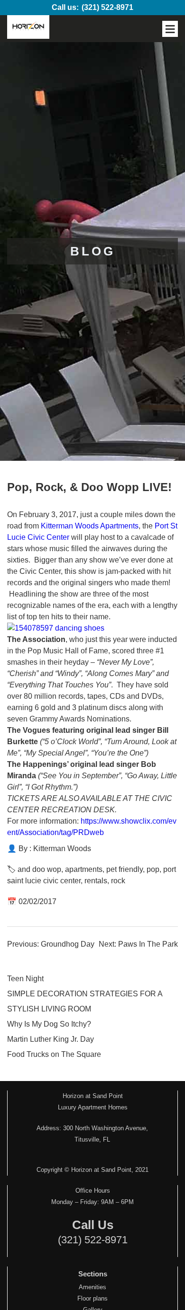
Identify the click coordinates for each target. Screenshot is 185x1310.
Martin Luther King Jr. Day (50, 1039)
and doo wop (39, 869)
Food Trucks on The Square (54, 1054)
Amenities (92, 1287)
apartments (83, 869)
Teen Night (25, 979)
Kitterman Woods (62, 848)
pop (153, 869)
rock (118, 881)
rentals (95, 881)
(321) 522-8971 (107, 7)
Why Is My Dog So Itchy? (49, 1024)
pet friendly (124, 869)
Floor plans (92, 1298)
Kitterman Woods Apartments (90, 526)
